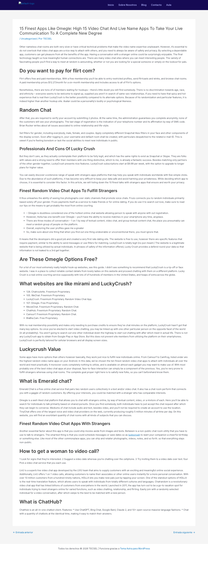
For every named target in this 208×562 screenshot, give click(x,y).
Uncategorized (29, 38)
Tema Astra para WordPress (135, 548)
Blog (143, 5)
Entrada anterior (23, 532)
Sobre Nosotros (127, 5)
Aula (168, 5)
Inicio (111, 5)
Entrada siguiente (184, 532)
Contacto (156, 5)
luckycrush (134, 434)
